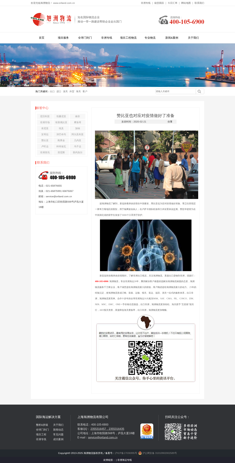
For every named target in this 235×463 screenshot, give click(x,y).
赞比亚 (45, 140)
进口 (58, 91)
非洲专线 (146, 3)
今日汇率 (172, 3)
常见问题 (58, 434)
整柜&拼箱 (42, 424)
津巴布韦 (61, 134)
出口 (52, 91)
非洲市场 (45, 122)
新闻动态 (58, 429)
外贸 (72, 91)
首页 (41, 37)
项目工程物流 (128, 37)
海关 (78, 91)
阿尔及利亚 (78, 134)
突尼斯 (61, 152)
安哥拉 (45, 134)
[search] (198, 91)
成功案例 (58, 439)
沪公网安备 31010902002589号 (159, 453)
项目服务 (63, 37)
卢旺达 (45, 146)
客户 (85, 91)
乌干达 (77, 146)
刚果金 (61, 140)
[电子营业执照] (146, 416)
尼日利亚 (45, 116)
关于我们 (193, 37)
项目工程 (41, 434)
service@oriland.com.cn (103, 437)
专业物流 (150, 37)
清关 (65, 91)
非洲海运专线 (124, 460)
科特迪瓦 (61, 146)
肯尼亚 (45, 128)
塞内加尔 (77, 152)
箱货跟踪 (159, 3)
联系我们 (199, 3)
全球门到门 (85, 37)
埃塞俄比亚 (61, 122)
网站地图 (186, 3)
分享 (170, 121)
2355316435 (116, 428)
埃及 (61, 128)
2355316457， (99, 428)
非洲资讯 (45, 152)
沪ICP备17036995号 (126, 453)
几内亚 (77, 140)
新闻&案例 (171, 37)
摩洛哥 (77, 122)
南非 (77, 116)
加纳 (77, 128)
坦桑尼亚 (61, 116)
